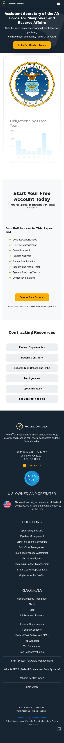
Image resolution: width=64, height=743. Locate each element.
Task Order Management (32, 547)
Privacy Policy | (24, 718)
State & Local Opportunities (32, 569)
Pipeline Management (32, 536)
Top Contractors (32, 388)
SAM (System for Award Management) (32, 660)
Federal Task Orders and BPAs (32, 368)
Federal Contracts (32, 357)
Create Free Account (32, 297)
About (32, 604)
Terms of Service (38, 718)
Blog (32, 609)
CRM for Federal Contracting (32, 541)
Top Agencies (32, 378)
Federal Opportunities (32, 347)
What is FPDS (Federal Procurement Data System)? (32, 669)
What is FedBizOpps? (32, 678)
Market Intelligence (31, 558)
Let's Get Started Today (32, 45)
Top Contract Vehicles (32, 398)
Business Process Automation (31, 552)
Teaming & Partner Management (32, 564)
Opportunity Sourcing (32, 530)
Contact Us (34, 465)
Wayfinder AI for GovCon (32, 575)
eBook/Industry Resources (32, 598)
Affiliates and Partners (32, 615)
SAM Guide (32, 686)
